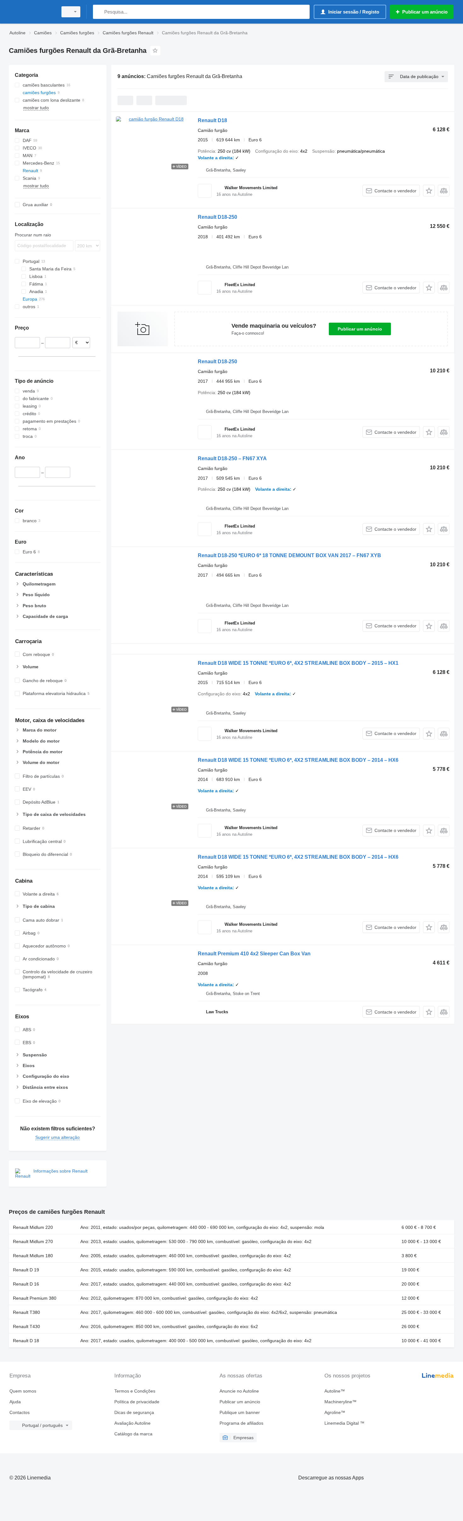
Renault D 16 (26, 1283)
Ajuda (15, 1401)
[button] (429, 190)
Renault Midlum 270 (33, 1241)
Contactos (19, 1412)
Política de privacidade (136, 1401)
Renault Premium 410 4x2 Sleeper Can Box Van (254, 953)
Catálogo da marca (133, 1433)
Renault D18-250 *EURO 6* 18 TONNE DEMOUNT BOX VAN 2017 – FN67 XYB (289, 555)
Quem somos (22, 1391)
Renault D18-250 (217, 217)
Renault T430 (26, 1326)
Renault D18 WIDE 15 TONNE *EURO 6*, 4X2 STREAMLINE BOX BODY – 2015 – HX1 (298, 663)
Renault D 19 (26, 1269)
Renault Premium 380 (34, 1298)
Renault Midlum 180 (33, 1255)
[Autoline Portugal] (31, 12)
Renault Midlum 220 (33, 1227)
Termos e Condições (134, 1391)
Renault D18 (212, 120)
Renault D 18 (26, 1340)
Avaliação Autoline (132, 1423)
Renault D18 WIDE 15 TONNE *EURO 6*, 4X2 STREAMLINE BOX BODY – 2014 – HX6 (298, 760)
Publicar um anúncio (360, 328)
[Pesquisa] (99, 12)
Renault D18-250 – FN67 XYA (232, 458)
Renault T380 (26, 1312)
